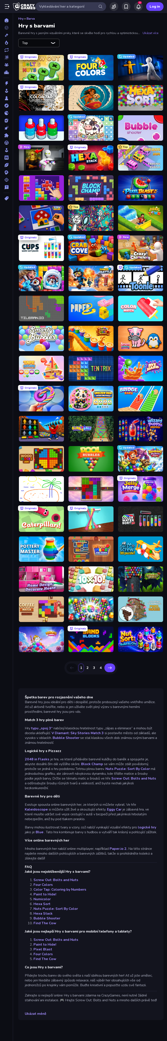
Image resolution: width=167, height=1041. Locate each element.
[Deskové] (6, 98)
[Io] (6, 113)
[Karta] (6, 120)
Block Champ (92, 764)
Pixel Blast (42, 949)
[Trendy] (6, 42)
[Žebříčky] (6, 72)
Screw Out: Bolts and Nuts (133, 778)
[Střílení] (6, 180)
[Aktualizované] (6, 50)
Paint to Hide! (44, 894)
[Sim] (6, 150)
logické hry (147, 827)
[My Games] (126, 6)
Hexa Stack (43, 913)
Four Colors (43, 884)
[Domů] (6, 20)
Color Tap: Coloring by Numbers (59, 889)
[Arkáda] (6, 90)
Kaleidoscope (36, 809)
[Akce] (6, 83)
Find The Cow (44, 923)
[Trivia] (6, 187)
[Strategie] (6, 172)
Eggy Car (114, 809)
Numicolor (42, 899)
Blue (39, 832)
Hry (20, 19)
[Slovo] (6, 157)
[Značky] (6, 198)
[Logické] (6, 135)
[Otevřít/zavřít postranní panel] (7, 6)
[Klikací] (6, 128)
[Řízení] (6, 142)
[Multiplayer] (6, 65)
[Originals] (6, 57)
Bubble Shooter (66, 737)
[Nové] (6, 35)
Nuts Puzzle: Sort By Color (127, 768)
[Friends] (114, 6)
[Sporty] (6, 165)
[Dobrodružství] (6, 105)
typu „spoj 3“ (42, 728)
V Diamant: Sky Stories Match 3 (78, 733)
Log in (155, 6)
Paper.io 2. (118, 848)
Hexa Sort (41, 904)
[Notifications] (138, 6)
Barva (31, 19)
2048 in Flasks (37, 759)
